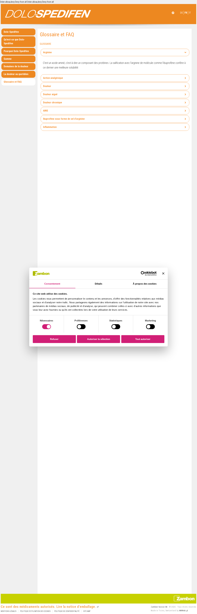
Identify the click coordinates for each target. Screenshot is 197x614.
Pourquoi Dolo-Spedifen (16, 51)
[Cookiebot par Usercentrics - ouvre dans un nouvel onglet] (143, 273)
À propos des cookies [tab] (145, 283)
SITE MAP (86, 611)
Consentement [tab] (52, 283)
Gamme (8, 58)
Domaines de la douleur (16, 66)
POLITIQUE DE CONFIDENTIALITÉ (66, 611)
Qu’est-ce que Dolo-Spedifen (14, 41)
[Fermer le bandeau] (163, 273)
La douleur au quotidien (16, 74)
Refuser (54, 339)
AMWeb (182, 611)
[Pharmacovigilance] (173, 14)
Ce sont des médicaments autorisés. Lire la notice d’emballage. (48, 607)
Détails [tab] (98, 283)
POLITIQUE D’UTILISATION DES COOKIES (35, 611)
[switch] (81, 326)
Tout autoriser (142, 339)
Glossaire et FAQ (13, 81)
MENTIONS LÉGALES (8, 611)
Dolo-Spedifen (11, 31)
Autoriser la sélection (98, 339)
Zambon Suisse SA (159, 607)
